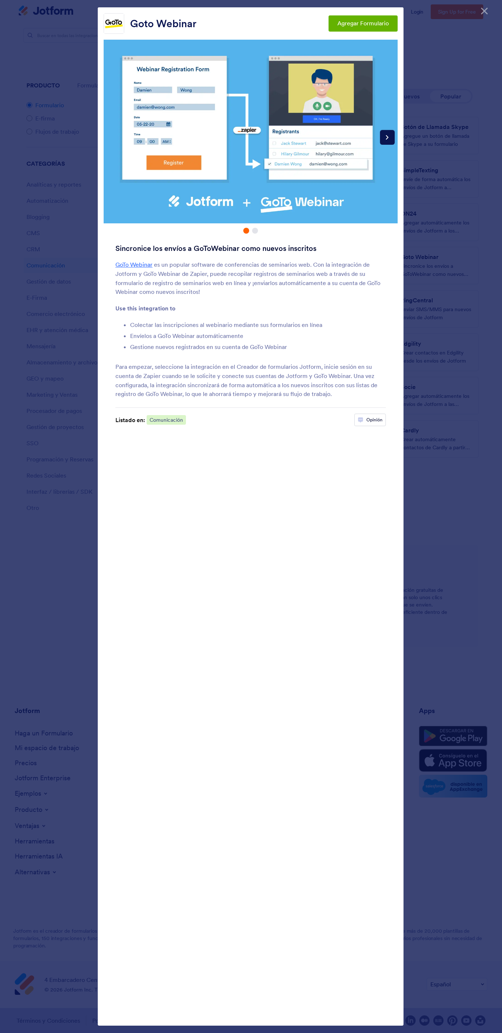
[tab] (246, 231)
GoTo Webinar (134, 264)
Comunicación (166, 420)
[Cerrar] (484, 11)
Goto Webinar (163, 23)
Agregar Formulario (363, 23)
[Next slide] (387, 137)
